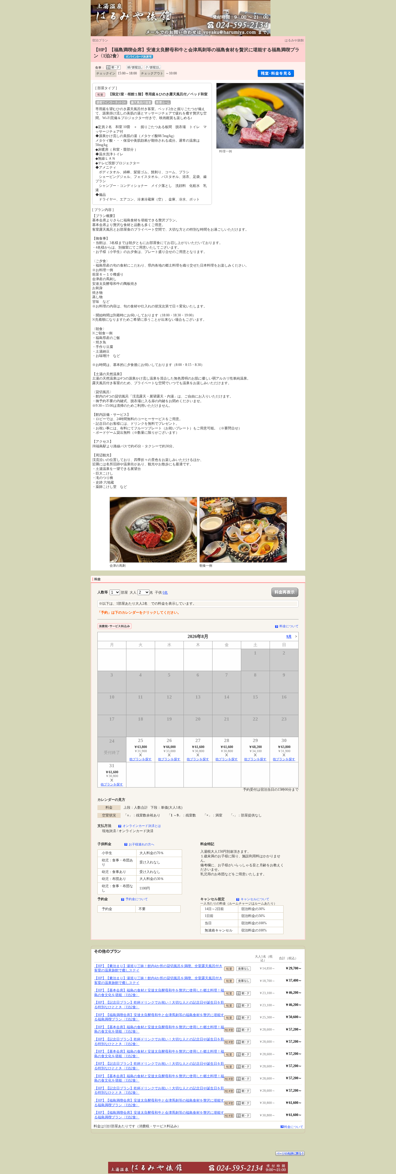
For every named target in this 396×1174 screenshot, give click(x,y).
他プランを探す (140, 759)
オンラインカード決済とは (142, 825)
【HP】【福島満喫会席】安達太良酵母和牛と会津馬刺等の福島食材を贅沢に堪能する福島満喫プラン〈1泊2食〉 (159, 1017)
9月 (289, 637)
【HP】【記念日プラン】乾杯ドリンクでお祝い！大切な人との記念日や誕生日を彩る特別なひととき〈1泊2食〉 (159, 1004)
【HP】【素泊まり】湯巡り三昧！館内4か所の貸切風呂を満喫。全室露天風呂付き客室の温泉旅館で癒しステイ (158, 968)
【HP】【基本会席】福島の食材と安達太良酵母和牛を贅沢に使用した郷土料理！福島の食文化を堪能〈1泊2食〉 (159, 992)
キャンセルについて (255, 899)
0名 (165, 592)
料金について (289, 626)
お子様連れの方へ (141, 844)
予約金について (137, 899)
